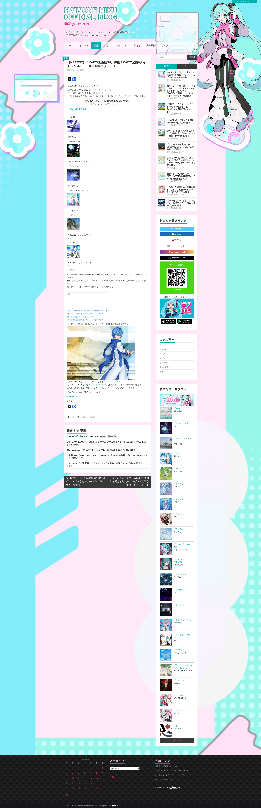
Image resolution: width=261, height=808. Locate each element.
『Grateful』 (179, 529)
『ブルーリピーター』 (183, 620)
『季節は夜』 (179, 590)
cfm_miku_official (177, 252)
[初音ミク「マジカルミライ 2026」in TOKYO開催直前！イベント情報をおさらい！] (161, 176)
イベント (83, 46)
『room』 (177, 408)
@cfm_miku (178, 229)
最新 (166, 66)
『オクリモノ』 (180, 484)
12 (85, 778)
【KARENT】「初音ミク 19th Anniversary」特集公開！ (92, 436)
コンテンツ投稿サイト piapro (166, 766)
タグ (186, 66)
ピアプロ (165, 46)
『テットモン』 (180, 695)
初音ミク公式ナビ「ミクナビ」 (177, 297)
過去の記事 (164, 367)
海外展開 (151, 46)
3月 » (68, 795)
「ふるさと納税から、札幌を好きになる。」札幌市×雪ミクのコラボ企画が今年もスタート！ (181, 189)
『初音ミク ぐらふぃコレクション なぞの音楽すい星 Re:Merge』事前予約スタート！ (180, 108)
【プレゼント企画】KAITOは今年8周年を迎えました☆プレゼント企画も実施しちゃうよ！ (129, 481)
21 (97, 783)
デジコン (121, 46)
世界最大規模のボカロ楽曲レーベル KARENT (173, 771)
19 (85, 783)
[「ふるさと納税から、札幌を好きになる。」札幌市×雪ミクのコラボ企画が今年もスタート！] (161, 189)
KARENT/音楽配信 (87, 417)
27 (91, 788)
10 (73, 778)
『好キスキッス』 (181, 711)
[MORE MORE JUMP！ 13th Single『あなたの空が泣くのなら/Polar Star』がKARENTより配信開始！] (161, 160)
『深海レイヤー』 (181, 575)
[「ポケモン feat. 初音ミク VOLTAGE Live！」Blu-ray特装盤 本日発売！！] (161, 146)
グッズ (107, 46)
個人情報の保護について (165, 779)
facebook (177, 234)
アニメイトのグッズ (96, 385)
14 (97, 778)
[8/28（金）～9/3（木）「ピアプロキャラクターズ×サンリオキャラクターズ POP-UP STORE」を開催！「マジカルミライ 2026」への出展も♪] (161, 88)
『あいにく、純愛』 (182, 423)
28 (97, 788)
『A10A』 (178, 469)
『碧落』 (177, 454)
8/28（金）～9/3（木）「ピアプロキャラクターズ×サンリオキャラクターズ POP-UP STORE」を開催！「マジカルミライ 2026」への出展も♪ (181, 91)
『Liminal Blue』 (180, 499)
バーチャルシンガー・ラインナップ (169, 775)
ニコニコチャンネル (178, 246)
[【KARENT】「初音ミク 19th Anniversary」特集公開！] (161, 122)
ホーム (70, 46)
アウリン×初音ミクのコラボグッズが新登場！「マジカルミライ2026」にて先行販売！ (181, 133)
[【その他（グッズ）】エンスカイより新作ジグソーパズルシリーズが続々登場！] (161, 202)
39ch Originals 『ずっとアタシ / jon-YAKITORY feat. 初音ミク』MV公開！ (101, 450)
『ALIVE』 (178, 650)
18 (79, 783)
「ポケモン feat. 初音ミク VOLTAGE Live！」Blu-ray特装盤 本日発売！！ (180, 146)
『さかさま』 (179, 514)
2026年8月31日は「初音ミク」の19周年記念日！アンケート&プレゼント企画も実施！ (181, 74)
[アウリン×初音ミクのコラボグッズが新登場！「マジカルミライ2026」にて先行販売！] (161, 133)
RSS (113, 777)
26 (85, 788)
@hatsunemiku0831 (178, 258)
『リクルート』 (180, 680)
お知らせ (136, 46)
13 (91, 778)
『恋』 (176, 726)
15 (102, 778)
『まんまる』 (179, 605)
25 (79, 788)
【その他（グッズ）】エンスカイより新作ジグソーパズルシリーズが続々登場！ (181, 203)
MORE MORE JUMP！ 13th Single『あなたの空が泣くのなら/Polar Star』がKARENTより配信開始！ (181, 161)
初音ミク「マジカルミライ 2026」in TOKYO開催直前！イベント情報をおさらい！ (181, 176)
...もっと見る (177, 740)
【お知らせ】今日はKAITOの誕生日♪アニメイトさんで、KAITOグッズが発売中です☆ (85, 481)
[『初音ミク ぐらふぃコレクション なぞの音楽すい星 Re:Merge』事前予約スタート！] (161, 106)
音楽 (96, 46)
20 (91, 783)
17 (73, 783)
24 (73, 788)
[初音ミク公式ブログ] (90, 17)
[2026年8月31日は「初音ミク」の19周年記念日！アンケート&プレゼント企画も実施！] (161, 74)
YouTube (177, 240)
